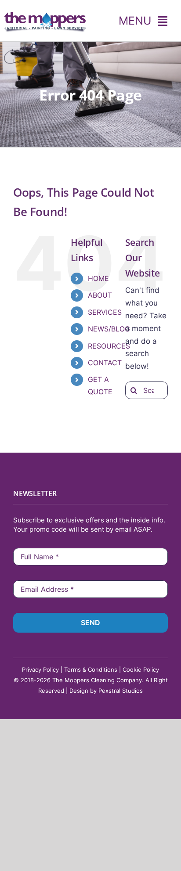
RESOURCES (109, 346)
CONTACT (105, 362)
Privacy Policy (40, 669)
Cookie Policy (141, 669)
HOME (98, 278)
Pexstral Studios (120, 690)
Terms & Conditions (90, 669)
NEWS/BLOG (109, 328)
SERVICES (105, 312)
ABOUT (100, 295)
